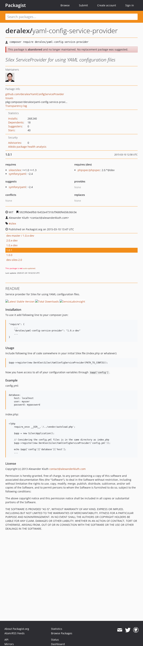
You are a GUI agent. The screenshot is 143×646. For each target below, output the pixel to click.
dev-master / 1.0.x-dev (20, 235)
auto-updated (29, 268)
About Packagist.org (16, 629)
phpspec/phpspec (89, 170)
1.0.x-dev (12, 245)
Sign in (129, 5)
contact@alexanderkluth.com (67, 469)
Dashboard (58, 644)
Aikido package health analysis (27, 146)
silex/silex (15, 170)
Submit (83, 5)
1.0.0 (9, 255)
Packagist (15, 5)
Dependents (15, 122)
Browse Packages (61, 633)
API (6, 639)
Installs (12, 118)
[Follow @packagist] (128, 630)
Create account (106, 5)
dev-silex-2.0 (14, 260)
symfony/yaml (17, 174)
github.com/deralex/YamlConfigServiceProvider (34, 94)
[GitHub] (136, 630)
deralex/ (18, 30)
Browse (65, 5)
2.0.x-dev (12, 240)
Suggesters (15, 126)
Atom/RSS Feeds (14, 633)
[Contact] (119, 630)
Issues (9, 98)
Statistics (56, 629)
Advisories (14, 142)
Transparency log (16, 106)
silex (13, 223)
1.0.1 (9, 250)
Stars (11, 130)
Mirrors (9, 644)
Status (55, 639)
